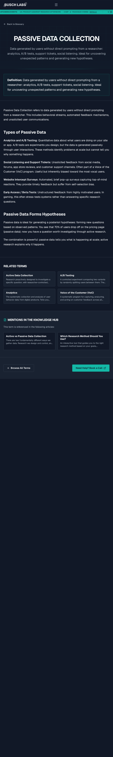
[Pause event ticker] (111, 12)
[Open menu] (56, 4)
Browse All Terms (20, 368)
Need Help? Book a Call (89, 368)
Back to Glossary (15, 24)
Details (87, 12)
